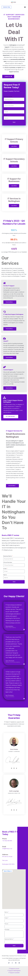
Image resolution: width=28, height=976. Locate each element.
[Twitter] (9, 963)
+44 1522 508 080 (7, 840)
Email (5, 109)
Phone (6, 923)
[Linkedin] (19, 963)
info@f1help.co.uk (7, 848)
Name (5, 115)
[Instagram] (12, 963)
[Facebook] (15, 963)
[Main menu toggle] (25, 7)
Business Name (8, 96)
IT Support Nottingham (14, 970)
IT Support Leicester (14, 972)
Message (6, 929)
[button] (6, 7)
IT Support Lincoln (14, 968)
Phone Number (8, 102)
